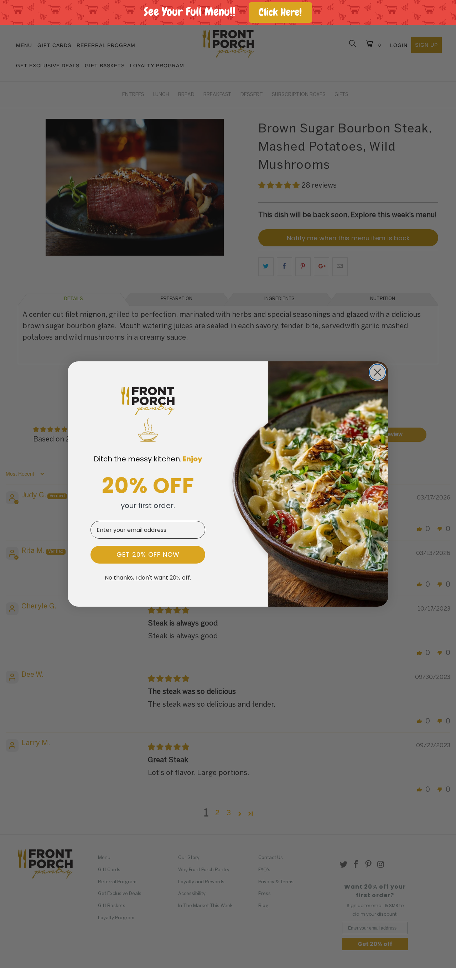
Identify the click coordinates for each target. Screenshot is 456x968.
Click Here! (280, 12)
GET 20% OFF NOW (148, 554)
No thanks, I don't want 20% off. (148, 577)
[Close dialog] (377, 372)
